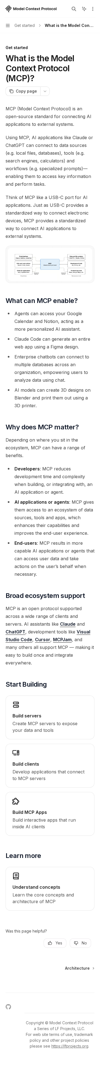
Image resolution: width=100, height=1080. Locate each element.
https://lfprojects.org (69, 1046)
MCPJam (62, 639)
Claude (68, 624)
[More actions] (93, 9)
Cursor (42, 639)
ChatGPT (15, 632)
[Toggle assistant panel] (84, 8)
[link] (50, 717)
